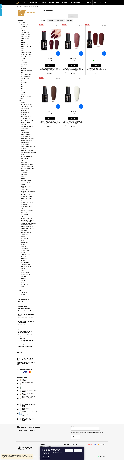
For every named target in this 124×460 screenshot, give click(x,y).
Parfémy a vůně (24, 170)
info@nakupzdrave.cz (47, 446)
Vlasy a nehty (24, 94)
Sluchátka (23, 260)
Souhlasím (78, 450)
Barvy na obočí (24, 158)
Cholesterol (23, 58)
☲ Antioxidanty (22, 301)
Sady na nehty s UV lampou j (27, 164)
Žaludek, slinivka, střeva (26, 96)
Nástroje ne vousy (25, 214)
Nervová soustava (25, 78)
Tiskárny (23, 252)
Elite (21, 28)
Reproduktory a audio (26, 266)
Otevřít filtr (73, 16)
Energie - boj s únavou (26, 54)
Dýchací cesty (24, 64)
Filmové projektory (25, 272)
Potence (23, 42)
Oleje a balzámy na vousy (27, 210)
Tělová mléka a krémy (26, 118)
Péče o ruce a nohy (25, 122)
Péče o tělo (23, 114)
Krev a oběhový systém (26, 70)
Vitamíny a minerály (25, 34)
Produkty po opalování (26, 194)
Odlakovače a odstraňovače (27, 168)
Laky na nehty (24, 162)
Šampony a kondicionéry (26, 134)
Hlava (22, 66)
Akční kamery (24, 276)
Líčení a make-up (25, 144)
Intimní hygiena (24, 238)
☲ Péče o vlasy (21, 338)
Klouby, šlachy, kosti (25, 68)
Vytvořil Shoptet (103, 456)
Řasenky (23, 154)
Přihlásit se (75, 437)
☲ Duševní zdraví (22, 306)
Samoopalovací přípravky (26, 198)
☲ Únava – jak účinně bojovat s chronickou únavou (25, 341)
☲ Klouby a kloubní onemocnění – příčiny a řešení (26, 322)
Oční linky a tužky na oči (26, 156)
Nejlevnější (51, 20)
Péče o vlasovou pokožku (26, 140)
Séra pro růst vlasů (25, 142)
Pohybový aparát (25, 44)
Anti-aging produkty (25, 108)
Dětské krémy (24, 204)
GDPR (64, 445)
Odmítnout (69, 450)
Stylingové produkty (25, 136)
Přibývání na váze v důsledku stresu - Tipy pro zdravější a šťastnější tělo (26, 359)
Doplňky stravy (24, 292)
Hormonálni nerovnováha (26, 52)
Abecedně (69, 20)
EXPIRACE (21, 290)
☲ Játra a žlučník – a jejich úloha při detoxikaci (26, 318)
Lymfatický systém (25, 76)
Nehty (22, 160)
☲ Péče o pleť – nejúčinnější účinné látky (26, 335)
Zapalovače (23, 278)
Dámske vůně (24, 172)
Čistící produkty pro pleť (26, 104)
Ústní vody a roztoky (25, 182)
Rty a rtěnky (23, 148)
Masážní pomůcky (25, 262)
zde (50, 453)
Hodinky (22, 286)
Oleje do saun (24, 230)
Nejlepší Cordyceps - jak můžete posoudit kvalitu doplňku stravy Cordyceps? (25, 355)
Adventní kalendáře (25, 248)
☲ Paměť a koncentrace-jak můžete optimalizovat (25, 332)
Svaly (22, 90)
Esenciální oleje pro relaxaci (27, 226)
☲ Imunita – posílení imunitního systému (26, 315)
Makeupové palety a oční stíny (28, 146)
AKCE (20, 100)
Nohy (22, 216)
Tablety (22, 270)
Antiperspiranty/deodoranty (27, 126)
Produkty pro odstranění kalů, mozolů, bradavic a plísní (27, 221)
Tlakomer (23, 268)
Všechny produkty (25, 62)
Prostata (23, 86)
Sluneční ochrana (25, 189)
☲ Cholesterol (21, 304)
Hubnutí (22, 50)
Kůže (22, 72)
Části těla (23, 30)
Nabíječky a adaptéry (25, 264)
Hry (21, 288)
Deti (21, 200)
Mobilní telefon (24, 284)
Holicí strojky (23, 280)
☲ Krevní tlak (21, 324)
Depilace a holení (25, 128)
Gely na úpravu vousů (26, 212)
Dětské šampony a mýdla (27, 202)
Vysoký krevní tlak (25, 32)
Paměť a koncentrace (26, 46)
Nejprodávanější (60, 20)
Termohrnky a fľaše (25, 254)
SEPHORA (21, 98)
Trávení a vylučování (25, 36)
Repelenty (23, 130)
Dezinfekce (23, 246)
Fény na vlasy (24, 256)
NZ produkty (22, 22)
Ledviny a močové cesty (26, 74)
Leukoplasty (23, 124)
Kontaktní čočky (24, 242)
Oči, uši (22, 80)
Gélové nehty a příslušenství (27, 166)
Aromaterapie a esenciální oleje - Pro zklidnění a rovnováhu (28, 224)
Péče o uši (23, 244)
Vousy (22, 208)
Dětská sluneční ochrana (26, 196)
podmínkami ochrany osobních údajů (95, 432)
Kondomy (23, 236)
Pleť (22, 84)
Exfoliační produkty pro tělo (27, 120)
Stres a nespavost (25, 38)
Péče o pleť (23, 102)
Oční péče (23, 240)
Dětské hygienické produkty (27, 206)
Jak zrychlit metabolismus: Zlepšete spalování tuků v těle (26, 363)
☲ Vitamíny (21, 344)
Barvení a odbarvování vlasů (27, 138)
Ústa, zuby (23, 92)
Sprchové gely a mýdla (26, 116)
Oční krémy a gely (25, 112)
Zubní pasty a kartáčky (26, 180)
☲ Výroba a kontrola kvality (25, 346)
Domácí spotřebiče (25, 274)
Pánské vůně (24, 174)
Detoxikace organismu (26, 56)
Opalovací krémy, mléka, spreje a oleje (28, 192)
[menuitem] (34, 2)
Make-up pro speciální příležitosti (28, 152)
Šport (22, 40)
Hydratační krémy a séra (26, 106)
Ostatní (22, 282)
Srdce (22, 88)
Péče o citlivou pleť (25, 110)
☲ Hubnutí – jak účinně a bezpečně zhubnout (26, 311)
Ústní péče (23, 178)
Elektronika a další (25, 250)
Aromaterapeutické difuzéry (27, 228)
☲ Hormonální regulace (24, 308)
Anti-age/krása (24, 26)
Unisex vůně (23, 176)
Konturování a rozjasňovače (27, 150)
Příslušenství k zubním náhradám (26, 187)
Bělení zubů (23, 184)
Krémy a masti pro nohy (26, 218)
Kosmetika (23, 294)
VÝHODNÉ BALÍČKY (25, 24)
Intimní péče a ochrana (26, 232)
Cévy (22, 60)
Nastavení (46, 457)
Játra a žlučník (24, 82)
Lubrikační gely (24, 234)
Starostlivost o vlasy (25, 132)
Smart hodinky (24, 258)
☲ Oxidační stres (22, 329)
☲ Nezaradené (21, 327)
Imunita (22, 48)
